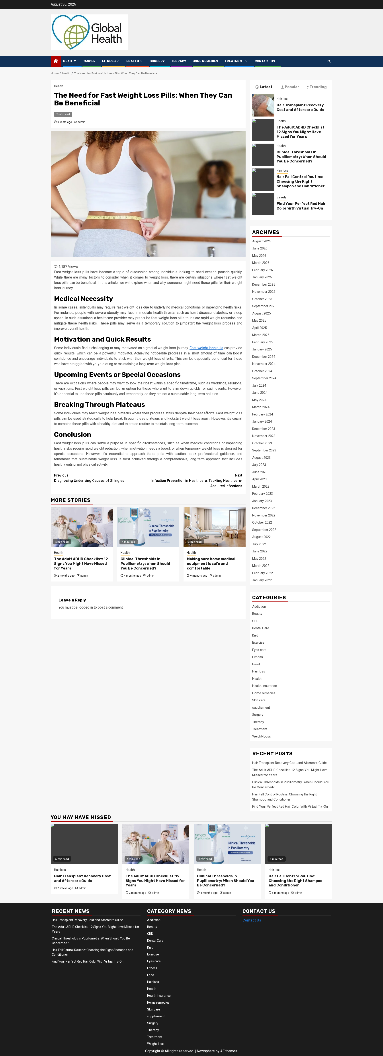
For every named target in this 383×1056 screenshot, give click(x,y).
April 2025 (259, 328)
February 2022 (262, 573)
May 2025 (259, 320)
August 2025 (261, 313)
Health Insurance (264, 686)
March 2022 (260, 566)
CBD (255, 621)
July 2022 (259, 544)
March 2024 (260, 407)
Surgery (157, 61)
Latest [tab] (266, 87)
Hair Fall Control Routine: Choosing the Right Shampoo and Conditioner (301, 181)
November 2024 (263, 364)
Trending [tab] (318, 87)
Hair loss (282, 99)
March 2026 (260, 263)
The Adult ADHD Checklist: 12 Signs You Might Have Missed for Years (81, 563)
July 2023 (259, 465)
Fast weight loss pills (206, 348)
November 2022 (263, 515)
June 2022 (259, 551)
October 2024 (262, 371)
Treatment (234, 61)
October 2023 (262, 443)
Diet (255, 635)
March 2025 (260, 335)
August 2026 (261, 241)
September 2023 (264, 450)
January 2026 (262, 277)
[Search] (329, 61)
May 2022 (259, 559)
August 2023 (261, 458)
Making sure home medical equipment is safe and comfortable (211, 563)
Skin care (259, 700)
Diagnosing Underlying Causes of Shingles (89, 478)
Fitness (109, 61)
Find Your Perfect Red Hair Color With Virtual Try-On (301, 206)
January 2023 (262, 501)
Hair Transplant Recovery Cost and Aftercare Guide (300, 107)
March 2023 (260, 486)
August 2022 (261, 537)
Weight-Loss (261, 736)
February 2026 (262, 270)
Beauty (69, 61)
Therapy (178, 61)
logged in (85, 607)
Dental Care (260, 628)
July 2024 (259, 386)
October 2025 (262, 299)
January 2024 (262, 421)
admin (81, 122)
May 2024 (259, 400)
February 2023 (262, 494)
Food (256, 664)
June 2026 (259, 248)
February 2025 (262, 342)
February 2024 (262, 414)
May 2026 (259, 256)
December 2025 (263, 285)
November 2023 (263, 436)
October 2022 (262, 522)
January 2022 (262, 580)
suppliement (261, 708)
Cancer (89, 61)
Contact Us (265, 61)
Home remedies (205, 61)
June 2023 (259, 472)
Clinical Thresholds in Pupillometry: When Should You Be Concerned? (145, 563)
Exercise (258, 643)
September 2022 (264, 530)
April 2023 (259, 479)
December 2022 (263, 508)
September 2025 (264, 306)
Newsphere (206, 1051)
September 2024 (264, 378)
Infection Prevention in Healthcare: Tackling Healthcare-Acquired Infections (196, 480)
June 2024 (259, 393)
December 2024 (263, 357)
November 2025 (263, 292)
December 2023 (263, 429)
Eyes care (259, 650)
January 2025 (262, 349)
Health (132, 61)
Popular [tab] (292, 87)
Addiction (259, 607)
